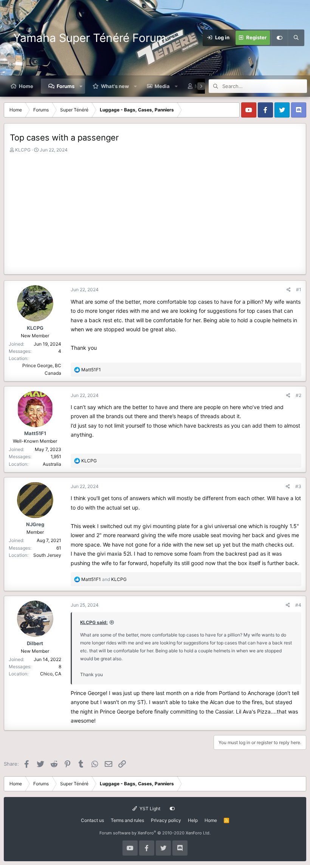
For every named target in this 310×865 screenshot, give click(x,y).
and (104, 579)
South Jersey (47, 555)
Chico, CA (50, 674)
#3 (298, 486)
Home (26, 86)
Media (162, 86)
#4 (298, 605)
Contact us (92, 820)
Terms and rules (127, 820)
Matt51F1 (35, 433)
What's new (115, 86)
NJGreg (35, 524)
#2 (298, 395)
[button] (81, 86)
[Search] (296, 37)
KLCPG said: (94, 622)
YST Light (149, 808)
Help (193, 820)
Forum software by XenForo (155, 833)
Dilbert (35, 643)
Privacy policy (166, 820)
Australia (52, 464)
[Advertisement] (155, 210)
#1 (298, 289)
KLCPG (23, 150)
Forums (65, 86)
